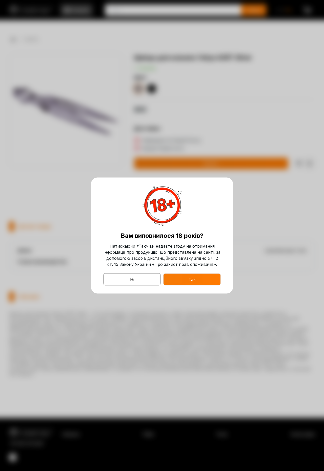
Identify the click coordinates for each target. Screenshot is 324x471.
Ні (132, 279)
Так (192, 279)
